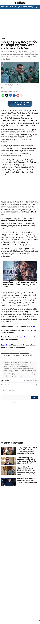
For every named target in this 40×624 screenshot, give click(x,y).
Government (5, 352)
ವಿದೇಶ (25, 7)
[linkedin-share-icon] (14, 96)
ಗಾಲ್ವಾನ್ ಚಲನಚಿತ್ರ (26, 355)
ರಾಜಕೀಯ (13, 7)
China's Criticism (6, 355)
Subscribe (5, 345)
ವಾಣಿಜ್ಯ (30, 7)
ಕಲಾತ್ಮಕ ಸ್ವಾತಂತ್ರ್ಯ (16, 355)
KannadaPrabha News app (22, 337)
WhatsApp (31, 326)
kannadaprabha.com (21, 366)
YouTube (26, 330)
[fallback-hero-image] (8, 451)
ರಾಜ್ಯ (2, 7)
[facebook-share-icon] (10, 96)
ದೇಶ (6, 7)
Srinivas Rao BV (6, 88)
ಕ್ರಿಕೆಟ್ (20, 7)
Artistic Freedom (14, 352)
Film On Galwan (24, 352)
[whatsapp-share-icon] (2, 96)
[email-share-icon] (17, 96)
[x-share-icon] (6, 96)
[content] (29, 330)
